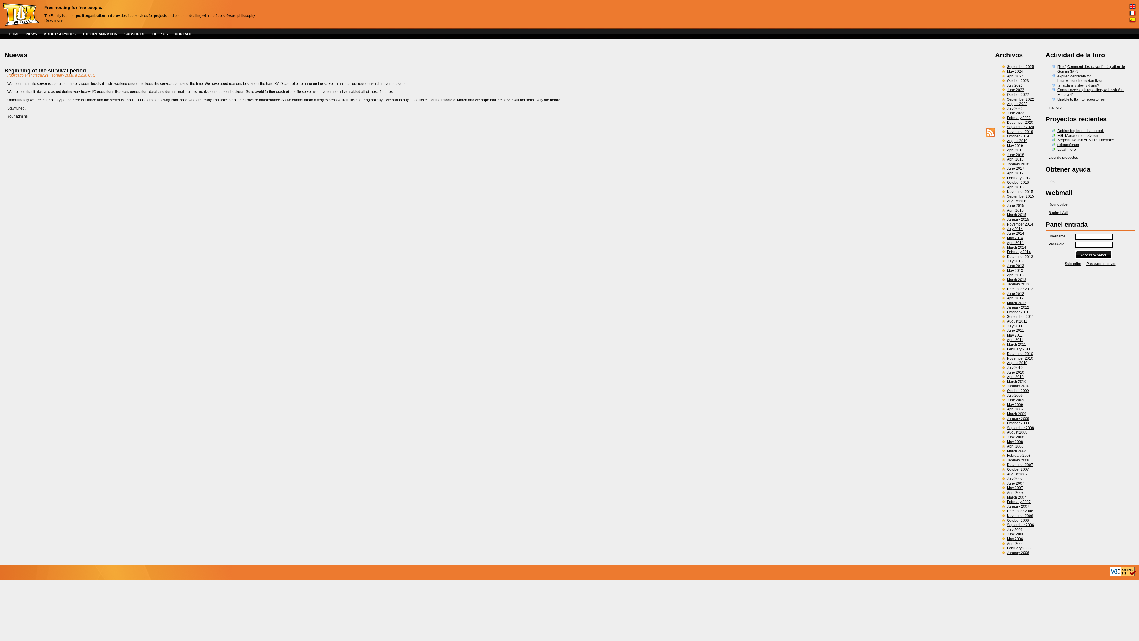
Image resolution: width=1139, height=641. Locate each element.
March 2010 (1016, 382)
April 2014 (1015, 243)
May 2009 (1015, 405)
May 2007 (1015, 488)
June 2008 (1015, 437)
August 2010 (1017, 363)
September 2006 (1020, 525)
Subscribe (1073, 264)
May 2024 (1015, 71)
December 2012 (1020, 289)
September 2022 (1020, 99)
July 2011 (1014, 326)
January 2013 (1018, 284)
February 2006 (1019, 548)
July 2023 (1015, 85)
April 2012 (1015, 298)
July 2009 (1015, 396)
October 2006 (1018, 520)
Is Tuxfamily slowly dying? (1078, 85)
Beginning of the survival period (45, 71)
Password (1057, 244)
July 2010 (1015, 368)
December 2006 (1020, 511)
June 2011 (1015, 331)
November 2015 (1020, 192)
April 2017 (1015, 173)
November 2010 (1020, 358)
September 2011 (1020, 317)
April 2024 (1015, 76)
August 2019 (1017, 141)
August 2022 (1017, 104)
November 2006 (1020, 516)
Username (1057, 236)
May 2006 (1015, 539)
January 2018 (1018, 164)
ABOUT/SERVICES (60, 34)
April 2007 (1015, 493)
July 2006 (1015, 530)
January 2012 (1018, 307)
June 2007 (1015, 483)
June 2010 (1015, 372)
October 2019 (1018, 136)
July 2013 (1015, 261)
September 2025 (1020, 67)
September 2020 (1020, 127)
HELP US (160, 34)
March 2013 (1016, 280)
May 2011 (1015, 335)
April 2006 (1015, 544)
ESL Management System (1078, 136)
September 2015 (1020, 196)
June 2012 (1015, 294)
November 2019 (1020, 132)
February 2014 (1019, 252)
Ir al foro (1055, 107)
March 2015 (1016, 215)
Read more (53, 20)
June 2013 (1015, 266)
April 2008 (1015, 446)
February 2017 (1019, 178)
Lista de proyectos (1063, 158)
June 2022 (1015, 113)
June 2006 (1015, 534)
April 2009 (1015, 409)
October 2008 (1018, 423)
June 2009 (1015, 400)
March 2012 (1016, 303)
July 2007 (1015, 479)
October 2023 (1018, 81)
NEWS (31, 34)
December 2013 (1020, 257)
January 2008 (1018, 460)
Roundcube (1058, 204)
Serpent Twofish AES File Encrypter (1085, 140)
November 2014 (1020, 224)
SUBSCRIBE (135, 34)
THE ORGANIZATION (99, 34)
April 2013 (1015, 275)
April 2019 (1015, 150)
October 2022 (1018, 95)
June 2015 (1015, 206)
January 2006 (1018, 553)
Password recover (1101, 264)
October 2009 (1018, 391)
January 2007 (1018, 506)
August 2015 (1017, 201)
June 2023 (1015, 90)
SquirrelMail (1058, 213)
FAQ (1052, 181)
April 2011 (1015, 340)
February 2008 (1019, 455)
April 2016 (1015, 187)
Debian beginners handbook (1080, 131)
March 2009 (1016, 414)
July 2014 (1015, 229)
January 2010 (1018, 386)
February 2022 (1019, 118)
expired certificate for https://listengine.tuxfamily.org (1081, 78)
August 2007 (1017, 474)
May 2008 (1015, 442)
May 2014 (1015, 238)
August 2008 (1017, 432)
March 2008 (1016, 451)
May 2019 (1015, 146)
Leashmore (1066, 149)
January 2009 (1018, 419)
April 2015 (1015, 210)
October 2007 (1018, 469)
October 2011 (1018, 312)
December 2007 (1020, 465)
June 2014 (1015, 233)
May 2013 (1015, 271)
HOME (14, 34)
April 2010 (1015, 377)
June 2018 (1015, 155)
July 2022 (1015, 109)
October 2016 (1018, 182)
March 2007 (1016, 497)
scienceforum (1068, 145)
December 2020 (1020, 122)
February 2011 (1018, 349)
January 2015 (1018, 220)
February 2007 (1019, 502)
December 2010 (1020, 354)
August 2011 (1017, 321)
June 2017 (1015, 168)
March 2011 (1016, 344)
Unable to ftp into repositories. (1081, 99)
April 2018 (1015, 159)
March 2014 (1016, 247)
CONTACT (183, 34)
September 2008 (1020, 428)
